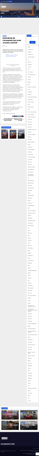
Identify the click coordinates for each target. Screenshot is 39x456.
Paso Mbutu (30, 290)
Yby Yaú (29, 400)
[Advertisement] (19, 24)
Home (34, 448)
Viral (28, 398)
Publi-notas (30, 316)
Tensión (29, 380)
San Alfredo (30, 342)
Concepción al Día (7, 444)
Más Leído (30, 245)
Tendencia (30, 378)
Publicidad (29, 318)
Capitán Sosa (30, 99)
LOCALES (29, 240)
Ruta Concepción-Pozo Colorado (32, 332)
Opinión (29, 275)
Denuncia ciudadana (31, 134)
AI (28, 59)
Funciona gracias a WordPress (5, 450)
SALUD (29, 337)
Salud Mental (30, 339)
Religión (29, 326)
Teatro (29, 370)
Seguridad (29, 358)
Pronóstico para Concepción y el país (31, 306)
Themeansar (3, 451)
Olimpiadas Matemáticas (32, 270)
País (28, 280)
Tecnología (30, 373)
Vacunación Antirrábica (32, 388)
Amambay (29, 64)
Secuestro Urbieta (31, 355)
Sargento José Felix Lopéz (31, 353)
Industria (29, 215)
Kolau (29, 235)
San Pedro (30, 349)
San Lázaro (30, 347)
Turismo (29, 383)
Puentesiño (30, 321)
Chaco (29, 104)
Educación (30, 164)
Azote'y (29, 79)
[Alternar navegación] (19, 16)
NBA (28, 265)
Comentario (30, 119)
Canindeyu (30, 94)
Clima (29, 109)
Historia (29, 200)
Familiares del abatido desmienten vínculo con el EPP (17, 119)
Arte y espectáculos (31, 74)
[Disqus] (13, 153)
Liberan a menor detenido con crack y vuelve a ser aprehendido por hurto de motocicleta (30, 453)
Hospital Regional (31, 205)
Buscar (29, 35)
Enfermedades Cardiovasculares (31, 175)
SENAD (29, 360)
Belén (29, 84)
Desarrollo (30, 139)
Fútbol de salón (30, 195)
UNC (29, 385)
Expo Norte (30, 185)
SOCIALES (30, 363)
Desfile (29, 144)
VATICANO (30, 393)
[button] (35, 16)
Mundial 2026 (30, 255)
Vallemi (29, 390)
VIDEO (29, 395)
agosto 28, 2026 (6, 416)
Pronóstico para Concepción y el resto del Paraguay (32, 310)
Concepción (4, 131)
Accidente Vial (30, 54)
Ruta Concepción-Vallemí (32, 334)
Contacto (37, 448)
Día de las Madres (31, 149)
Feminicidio (30, 190)
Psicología (29, 313)
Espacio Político (31, 180)
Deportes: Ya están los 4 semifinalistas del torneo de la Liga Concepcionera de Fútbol (29, 451)
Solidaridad (30, 365)
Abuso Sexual (30, 49)
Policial (29, 300)
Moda (29, 250)
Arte (28, 69)
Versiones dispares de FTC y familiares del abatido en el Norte (8, 119)
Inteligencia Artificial (31, 220)
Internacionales (30, 225)
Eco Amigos (30, 159)
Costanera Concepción (32, 129)
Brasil (29, 89)
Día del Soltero (30, 154)
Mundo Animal (30, 260)
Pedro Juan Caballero (32, 295)
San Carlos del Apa (31, 344)
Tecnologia (30, 375)
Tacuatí (29, 368)
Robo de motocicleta (31, 328)
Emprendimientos (31, 169)
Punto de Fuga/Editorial (32, 323)
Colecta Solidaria (31, 114)
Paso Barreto (30, 285)
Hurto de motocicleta (32, 210)
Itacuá (29, 230)
